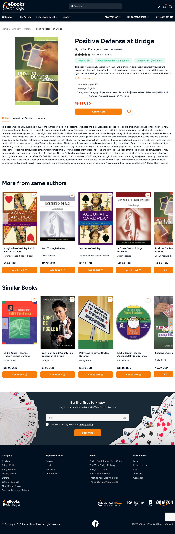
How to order (140, 465)
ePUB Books (163, 92)
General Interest (107, 96)
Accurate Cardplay (89, 248)
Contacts (138, 477)
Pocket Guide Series (100, 473)
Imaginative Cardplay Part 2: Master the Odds (19, 250)
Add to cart (18, 270)
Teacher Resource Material (15, 490)
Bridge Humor (9, 469)
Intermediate (137, 92)
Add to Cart (98, 111)
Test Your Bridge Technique (103, 465)
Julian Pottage (89, 49)
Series (65, 16)
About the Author (22, 118)
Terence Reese (112, 49)
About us (138, 473)
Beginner (50, 461)
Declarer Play (9, 473)
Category (7, 16)
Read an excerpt (86, 78)
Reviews (40, 118)
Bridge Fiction (9, 465)
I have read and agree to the (71, 424)
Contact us (166, 16)
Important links (136, 16)
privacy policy (86, 424)
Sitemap (168, 524)
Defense (93, 96)
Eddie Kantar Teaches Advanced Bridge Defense (132, 354)
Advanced (151, 92)
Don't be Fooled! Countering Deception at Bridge (57, 354)
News (136, 461)
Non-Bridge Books (11, 486)
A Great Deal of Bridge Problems (129, 250)
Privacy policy (154, 524)
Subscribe (87, 432)
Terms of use (138, 524)
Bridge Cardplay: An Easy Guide (106, 461)
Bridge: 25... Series (99, 469)
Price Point (124, 92)
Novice (49, 465)
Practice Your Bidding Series (104, 477)
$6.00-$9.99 (123, 96)
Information (111, 16)
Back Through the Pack (54, 248)
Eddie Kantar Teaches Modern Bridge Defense (16, 354)
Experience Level (45, 16)
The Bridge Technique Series (104, 481)
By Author (25, 16)
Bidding (6, 461)
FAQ (135, 469)
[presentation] (5, 218)
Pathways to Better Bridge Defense (94, 354)
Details (5, 118)
